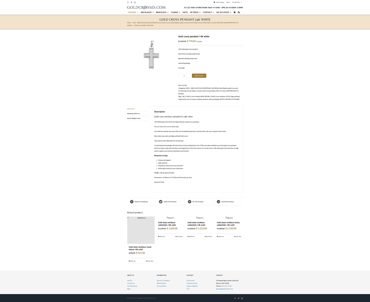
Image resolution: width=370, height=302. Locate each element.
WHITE (222, 99)
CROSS (212, 96)
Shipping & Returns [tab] (133, 113)
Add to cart (199, 76)
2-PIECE (188, 96)
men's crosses (191, 99)
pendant (181, 94)
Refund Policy (161, 283)
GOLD (228, 96)
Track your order (192, 283)
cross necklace (220, 96)
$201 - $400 (190, 88)
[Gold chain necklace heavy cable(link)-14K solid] (229, 218)
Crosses (199, 91)
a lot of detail (195, 96)
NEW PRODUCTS (232, 91)
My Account (191, 280)
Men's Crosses (221, 91)
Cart (188, 289)
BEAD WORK (205, 96)
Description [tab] (131, 109)
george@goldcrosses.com (224, 289)
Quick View (150, 261)
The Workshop (132, 286)
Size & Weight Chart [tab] (133, 118)
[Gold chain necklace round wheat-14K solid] (141, 230)
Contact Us (131, 283)
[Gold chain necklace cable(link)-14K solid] (170, 218)
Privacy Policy (161, 286)
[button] (239, 12)
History (129, 280)
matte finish (182, 99)
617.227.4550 (189, 8)
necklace (199, 99)
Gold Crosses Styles (208, 91)
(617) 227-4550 (226, 286)
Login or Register (192, 286)
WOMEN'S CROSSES (232, 99)
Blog (128, 289)
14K (183, 96)
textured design (214, 99)
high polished (235, 96)
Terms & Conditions (163, 280)
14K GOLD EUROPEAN (203, 88)
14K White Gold (216, 88)
